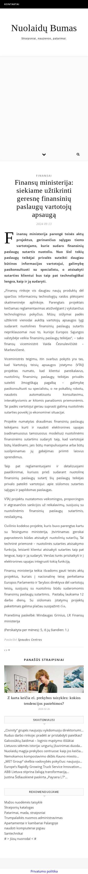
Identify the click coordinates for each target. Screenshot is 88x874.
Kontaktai (11, 4)
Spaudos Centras (30, 640)
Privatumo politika (44, 871)
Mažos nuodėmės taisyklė (23, 802)
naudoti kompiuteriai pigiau (24, 828)
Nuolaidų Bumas (44, 28)
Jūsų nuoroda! (20, 839)
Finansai (44, 176)
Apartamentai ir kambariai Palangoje (31, 823)
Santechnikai (13, 833)
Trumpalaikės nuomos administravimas (33, 818)
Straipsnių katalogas (19, 807)
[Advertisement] (44, 102)
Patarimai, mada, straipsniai (24, 812)
